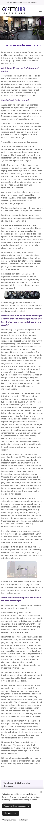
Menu (40, 10)
